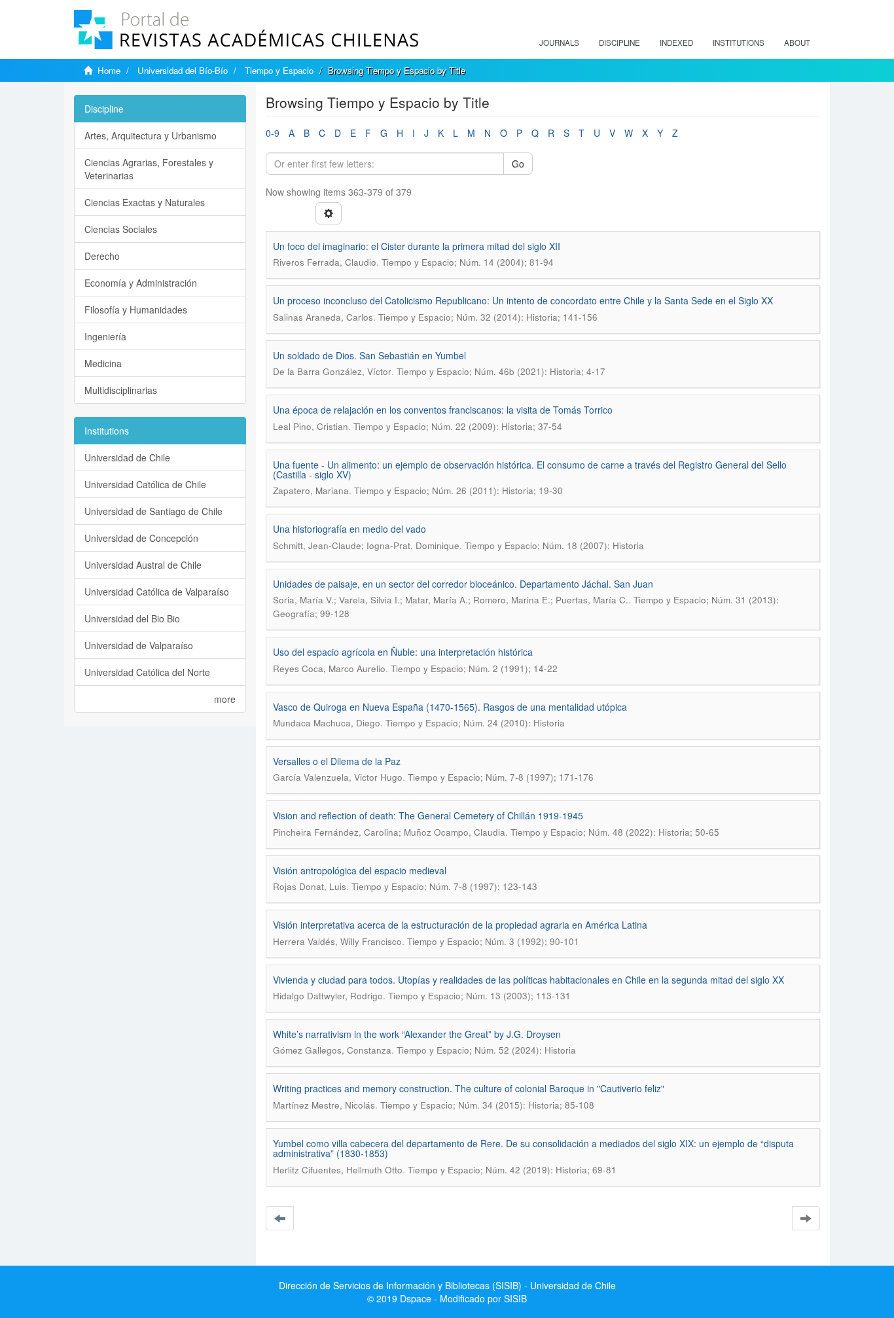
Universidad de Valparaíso (138, 645)
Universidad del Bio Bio (132, 618)
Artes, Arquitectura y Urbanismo (150, 135)
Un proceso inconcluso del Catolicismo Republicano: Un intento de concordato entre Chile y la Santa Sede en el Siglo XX (523, 300)
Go (518, 163)
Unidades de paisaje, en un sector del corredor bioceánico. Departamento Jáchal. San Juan (463, 583)
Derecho (102, 255)
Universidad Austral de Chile (143, 564)
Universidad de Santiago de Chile (153, 511)
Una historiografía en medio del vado (349, 528)
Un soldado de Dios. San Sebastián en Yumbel (369, 355)
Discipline (619, 42)
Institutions (738, 42)
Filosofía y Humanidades (135, 309)
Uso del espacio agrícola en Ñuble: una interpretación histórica (403, 651)
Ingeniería (105, 336)
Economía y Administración (140, 282)
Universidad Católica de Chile (145, 484)
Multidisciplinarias (120, 390)
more (225, 698)
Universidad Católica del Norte (147, 672)
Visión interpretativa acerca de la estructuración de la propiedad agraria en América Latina (460, 924)
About (797, 42)
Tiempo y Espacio (279, 70)
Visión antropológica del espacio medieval (359, 870)
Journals (559, 42)
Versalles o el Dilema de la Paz (337, 761)
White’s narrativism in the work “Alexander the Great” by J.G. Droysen (417, 1034)
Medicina (103, 363)
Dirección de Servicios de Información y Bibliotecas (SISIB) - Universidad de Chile (447, 1285)
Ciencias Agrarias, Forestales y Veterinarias (148, 169)
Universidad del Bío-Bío (182, 70)
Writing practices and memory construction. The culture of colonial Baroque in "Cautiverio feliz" (468, 1088)
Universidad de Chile (127, 457)
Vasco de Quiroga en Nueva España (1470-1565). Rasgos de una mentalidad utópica (450, 706)
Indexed (676, 42)
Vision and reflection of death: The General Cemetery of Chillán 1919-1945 (428, 815)
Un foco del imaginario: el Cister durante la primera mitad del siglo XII (416, 246)
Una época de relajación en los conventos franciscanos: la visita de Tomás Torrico (443, 409)
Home (109, 70)
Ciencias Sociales (120, 229)
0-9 (272, 132)
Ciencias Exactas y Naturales (144, 202)
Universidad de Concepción (141, 537)
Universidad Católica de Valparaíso (156, 591)
